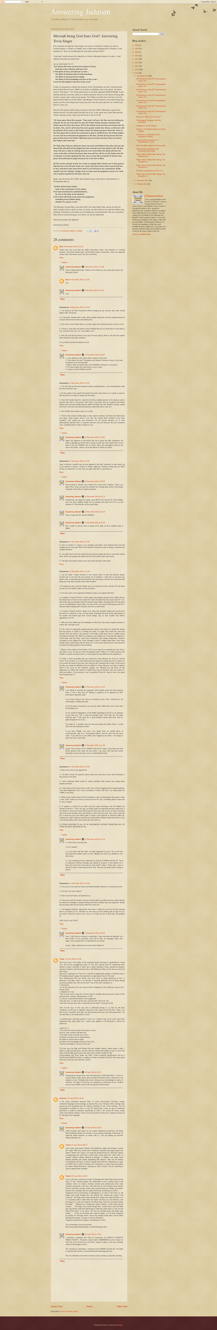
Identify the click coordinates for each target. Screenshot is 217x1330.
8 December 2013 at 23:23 (94, 290)
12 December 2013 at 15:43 (80, 883)
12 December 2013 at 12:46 (95, 745)
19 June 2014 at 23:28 (93, 1128)
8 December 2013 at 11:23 (73, 247)
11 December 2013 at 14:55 (95, 437)
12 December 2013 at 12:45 (95, 687)
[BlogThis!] (90, 231)
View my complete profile (141, 234)
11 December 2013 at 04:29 (95, 355)
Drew (61, 247)
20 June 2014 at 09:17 (79, 1145)
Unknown (63, 1098)
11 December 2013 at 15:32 (80, 461)
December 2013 (143, 76)
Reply (61, 258)
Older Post (122, 1306)
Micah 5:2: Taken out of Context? (148, 117)
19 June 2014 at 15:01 (93, 1072)
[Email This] (88, 231)
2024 (137, 49)
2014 (137, 69)
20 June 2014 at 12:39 (93, 1234)
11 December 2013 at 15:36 (80, 542)
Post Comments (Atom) (69, 1311)
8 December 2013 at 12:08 (94, 267)
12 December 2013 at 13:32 (80, 767)
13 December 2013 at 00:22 (95, 933)
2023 (137, 52)
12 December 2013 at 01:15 (95, 497)
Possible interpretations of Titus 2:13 (149, 171)
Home (90, 1306)
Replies (64, 262)
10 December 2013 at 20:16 (80, 307)
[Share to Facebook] (95, 231)
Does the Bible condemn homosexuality (150, 145)
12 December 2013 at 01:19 (95, 523)
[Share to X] (93, 231)
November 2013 (143, 180)
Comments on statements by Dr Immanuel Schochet (148, 135)
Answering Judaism (80, 12)
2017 (137, 59)
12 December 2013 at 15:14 (95, 839)
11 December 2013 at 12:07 (80, 383)
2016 (137, 63)
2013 (137, 73)
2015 (137, 66)
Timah (61, 959)
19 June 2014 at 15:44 (75, 1098)
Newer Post (56, 1306)
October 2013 (142, 184)
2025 (137, 45)
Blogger (119, 1325)
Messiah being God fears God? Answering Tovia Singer (147, 150)
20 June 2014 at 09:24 (79, 1176)
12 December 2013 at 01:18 (95, 512)
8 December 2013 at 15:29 (79, 280)
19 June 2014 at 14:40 (73, 959)
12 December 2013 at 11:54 (80, 571)
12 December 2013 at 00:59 (95, 481)
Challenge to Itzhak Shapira (146, 126)
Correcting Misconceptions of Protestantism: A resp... (147, 141)
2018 (137, 56)
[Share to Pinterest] (98, 231)
